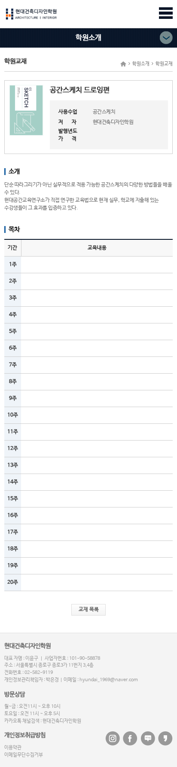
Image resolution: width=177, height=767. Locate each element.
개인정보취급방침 (25, 735)
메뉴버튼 (166, 13)
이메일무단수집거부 (23, 755)
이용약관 (12, 747)
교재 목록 (89, 610)
